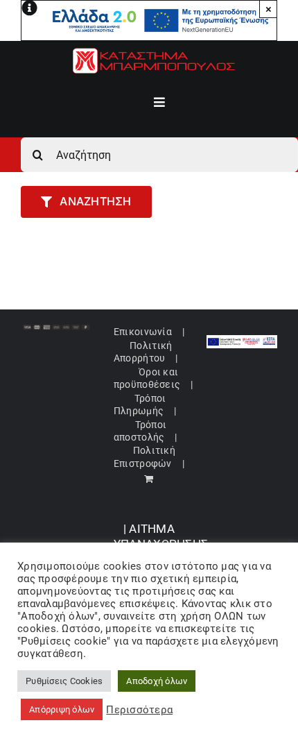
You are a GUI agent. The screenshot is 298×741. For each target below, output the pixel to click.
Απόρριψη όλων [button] (61, 709)
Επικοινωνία (143, 331)
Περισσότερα (139, 710)
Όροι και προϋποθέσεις (147, 378)
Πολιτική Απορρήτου (143, 352)
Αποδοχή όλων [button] (156, 681)
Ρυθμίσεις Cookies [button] (64, 681)
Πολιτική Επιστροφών (144, 456)
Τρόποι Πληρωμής (140, 404)
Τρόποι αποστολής (140, 431)
